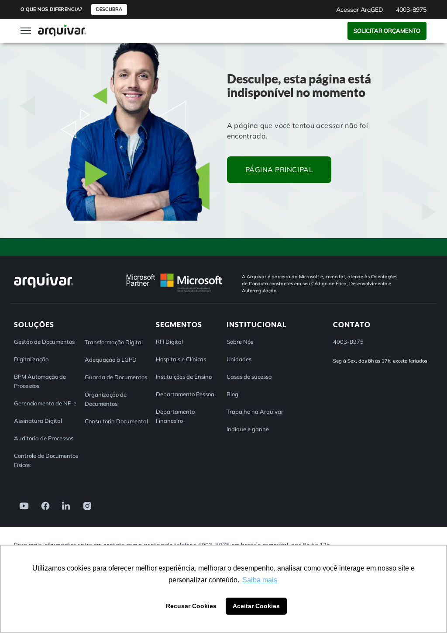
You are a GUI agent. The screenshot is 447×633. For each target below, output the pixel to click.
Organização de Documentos (106, 399)
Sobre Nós (240, 341)
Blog (232, 394)
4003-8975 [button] (411, 10)
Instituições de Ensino (184, 376)
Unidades (239, 359)
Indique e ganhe (248, 428)
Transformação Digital (114, 342)
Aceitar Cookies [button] (256, 605)
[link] (21, 505)
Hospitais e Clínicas (181, 359)
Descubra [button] (109, 9)
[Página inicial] (62, 30)
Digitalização (31, 359)
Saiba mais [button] (259, 580)
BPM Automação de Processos (40, 381)
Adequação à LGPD (111, 359)
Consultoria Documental (116, 421)
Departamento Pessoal (186, 394)
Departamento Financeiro (175, 416)
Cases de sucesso (249, 376)
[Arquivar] (43, 288)
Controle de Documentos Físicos (46, 460)
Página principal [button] (279, 169)
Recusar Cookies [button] (191, 605)
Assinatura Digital (38, 420)
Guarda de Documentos (116, 377)
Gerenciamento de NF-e (45, 403)
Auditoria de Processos (43, 438)
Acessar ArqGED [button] (359, 10)
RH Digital (169, 341)
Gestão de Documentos (44, 341)
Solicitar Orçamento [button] (387, 30)
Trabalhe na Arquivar (255, 411)
